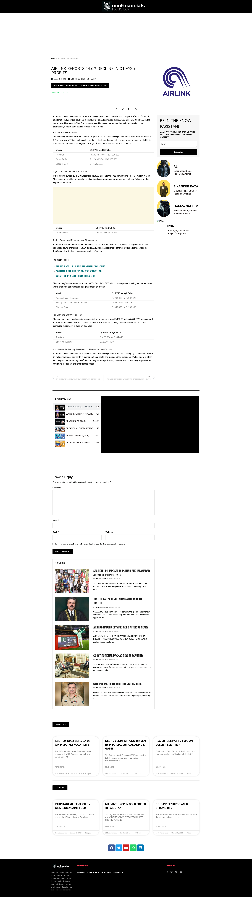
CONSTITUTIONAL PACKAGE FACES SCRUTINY (118, 655)
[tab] (77, 406)
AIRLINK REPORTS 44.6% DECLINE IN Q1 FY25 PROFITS (93, 70)
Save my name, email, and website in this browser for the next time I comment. (90, 544)
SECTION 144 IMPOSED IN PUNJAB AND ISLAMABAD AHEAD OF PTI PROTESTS (121, 572)
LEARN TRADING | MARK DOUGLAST (81, 414)
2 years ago (115, 579)
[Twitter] (119, 847)
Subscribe (178, 152)
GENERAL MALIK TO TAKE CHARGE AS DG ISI (117, 684)
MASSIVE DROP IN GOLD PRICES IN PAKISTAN (75, 275)
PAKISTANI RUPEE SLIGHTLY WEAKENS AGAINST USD (78, 271)
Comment (57, 487)
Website (109, 532)
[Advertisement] (126, 32)
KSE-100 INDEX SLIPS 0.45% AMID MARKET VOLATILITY (80, 266)
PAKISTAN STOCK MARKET (68, 58)
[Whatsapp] (133, 847)
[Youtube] (126, 847)
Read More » (60, 767)
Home (53, 58)
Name (55, 520)
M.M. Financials (102, 579)
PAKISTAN (81, 872)
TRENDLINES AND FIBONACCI (78, 443)
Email (55, 532)
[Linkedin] (140, 847)
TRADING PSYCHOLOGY (76, 421)
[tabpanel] (150, 424)
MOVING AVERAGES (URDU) (77, 435)
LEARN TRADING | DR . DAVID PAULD (81, 407)
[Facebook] (111, 847)
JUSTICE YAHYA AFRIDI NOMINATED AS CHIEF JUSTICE (117, 601)
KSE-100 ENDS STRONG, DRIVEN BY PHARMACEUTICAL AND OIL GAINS (125, 744)
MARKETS (118, 872)
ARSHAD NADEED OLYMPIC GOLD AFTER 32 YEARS (120, 627)
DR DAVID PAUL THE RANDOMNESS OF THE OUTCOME (88, 428)
